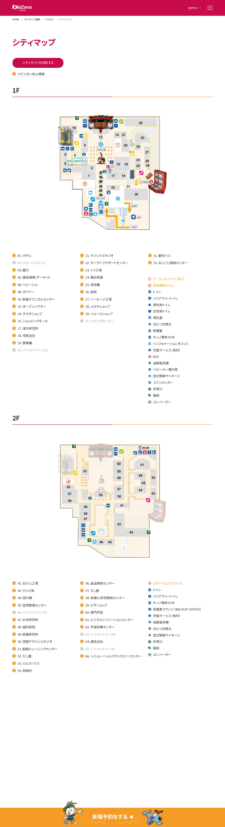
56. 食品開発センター (100, 583)
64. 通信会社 (94, 641)
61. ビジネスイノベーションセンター (109, 619)
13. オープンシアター (32, 306)
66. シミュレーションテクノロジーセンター (113, 656)
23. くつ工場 (93, 270)
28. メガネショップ (97, 306)
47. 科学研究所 (28, 619)
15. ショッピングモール (33, 321)
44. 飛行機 (25, 597)
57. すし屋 (92, 590)
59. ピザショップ (96, 605)
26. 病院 (91, 291)
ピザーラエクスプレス (167, 583)
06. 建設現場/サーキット (34, 277)
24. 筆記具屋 (94, 277)
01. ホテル (24, 255)
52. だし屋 (24, 656)
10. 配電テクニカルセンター (36, 299)
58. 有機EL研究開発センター (105, 597)
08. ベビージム (28, 284)
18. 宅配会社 (26, 335)
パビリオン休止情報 (31, 74)
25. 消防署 (92, 284)
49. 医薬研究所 (28, 634)
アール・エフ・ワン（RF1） (169, 278)
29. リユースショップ (99, 313)
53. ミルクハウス (28, 663)
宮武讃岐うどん (163, 285)
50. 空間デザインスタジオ (35, 641)
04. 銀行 (23, 270)
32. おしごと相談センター (170, 262)
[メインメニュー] (209, 7)
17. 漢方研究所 (28, 328)
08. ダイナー (26, 291)
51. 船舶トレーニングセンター (38, 648)
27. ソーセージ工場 (98, 299)
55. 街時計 (25, 670)
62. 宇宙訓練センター (100, 627)
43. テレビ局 (26, 590)
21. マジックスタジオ (99, 255)
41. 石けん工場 (28, 583)
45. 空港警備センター (32, 605)
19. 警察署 (25, 343)
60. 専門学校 (94, 612)
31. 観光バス (162, 255)
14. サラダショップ (30, 313)
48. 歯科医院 (26, 627)
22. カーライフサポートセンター (106, 262)
